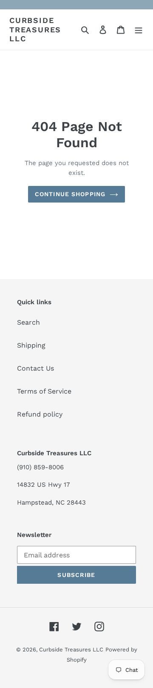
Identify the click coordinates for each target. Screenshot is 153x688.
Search (28, 322)
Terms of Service (44, 391)
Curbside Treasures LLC (35, 29)
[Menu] (138, 29)
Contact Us (35, 368)
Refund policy (39, 414)
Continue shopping (70, 194)
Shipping (31, 345)
